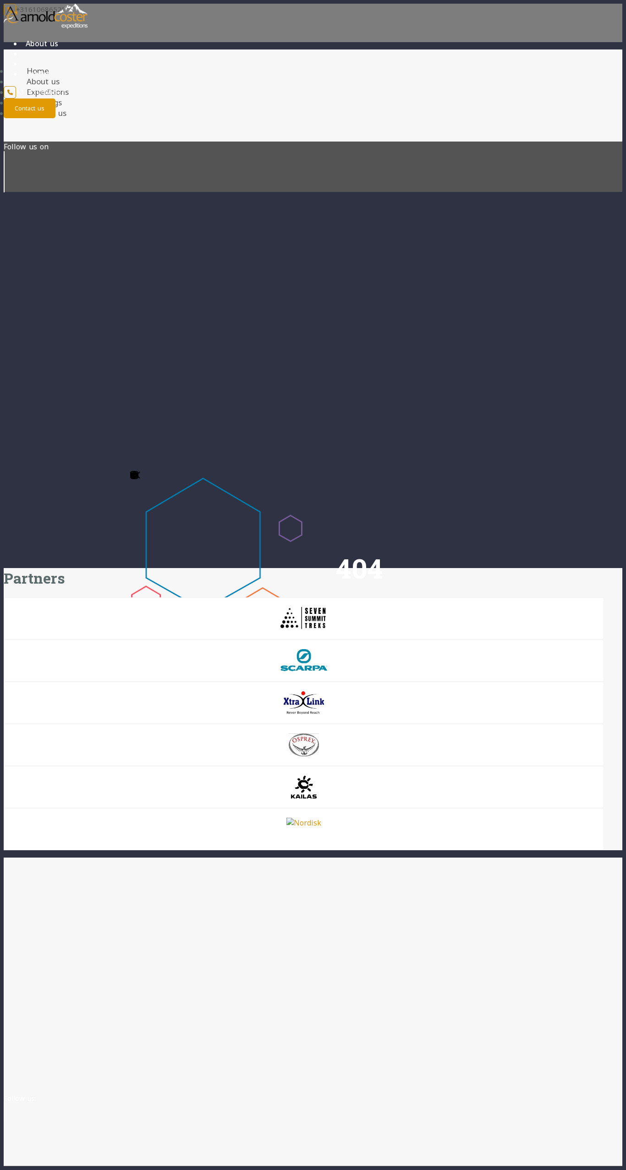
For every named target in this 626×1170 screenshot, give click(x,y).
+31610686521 (41, 91)
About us (42, 43)
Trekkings (43, 64)
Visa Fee (35, 1034)
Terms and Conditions (58, 969)
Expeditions (46, 54)
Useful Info (46, 74)
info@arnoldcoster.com (69, 1066)
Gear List (37, 985)
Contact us (29, 108)
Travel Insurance (49, 1001)
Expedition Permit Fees (61, 1017)
